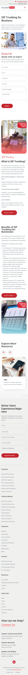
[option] (13, 373)
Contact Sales (8, 212)
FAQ (5, 380)
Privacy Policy (9, 672)
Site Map (17, 672)
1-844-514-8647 (22, 3)
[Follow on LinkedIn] (14, 662)
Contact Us (8, 624)
